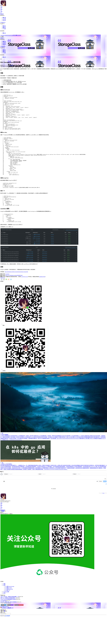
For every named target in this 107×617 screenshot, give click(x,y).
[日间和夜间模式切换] (3, 610)
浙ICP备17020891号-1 (4, 606)
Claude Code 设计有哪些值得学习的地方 (8, 599)
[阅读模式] (1, 610)
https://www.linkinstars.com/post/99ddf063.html (14, 275)
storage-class (2, 277)
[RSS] (5, 511)
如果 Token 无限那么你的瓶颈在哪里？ (8, 597)
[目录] (3, 611)
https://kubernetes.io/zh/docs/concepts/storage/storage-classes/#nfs (16, 271)
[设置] (1, 611)
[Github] (1, 511)
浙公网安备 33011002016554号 (7, 607)
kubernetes (11, 65)
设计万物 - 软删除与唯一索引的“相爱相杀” (8, 601)
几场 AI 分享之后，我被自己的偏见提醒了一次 (9, 596)
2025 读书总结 (3, 600)
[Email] (2, 511)
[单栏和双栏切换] (5, 610)
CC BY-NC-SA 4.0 (24, 276)
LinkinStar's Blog (42, 276)
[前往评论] (4, 611)
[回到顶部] (6, 611)
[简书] (3, 511)
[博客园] (4, 511)
